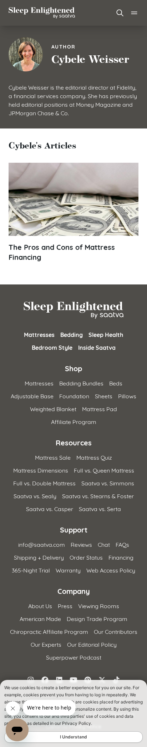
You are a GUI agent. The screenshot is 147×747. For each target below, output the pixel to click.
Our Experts (46, 644)
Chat (104, 544)
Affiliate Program (73, 421)
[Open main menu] (134, 13)
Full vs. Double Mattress (44, 482)
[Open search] (120, 13)
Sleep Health (105, 334)
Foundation (74, 395)
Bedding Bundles (81, 383)
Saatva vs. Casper (49, 508)
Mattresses (39, 334)
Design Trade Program (97, 618)
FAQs (122, 544)
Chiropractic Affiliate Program (49, 631)
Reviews (81, 544)
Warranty (68, 570)
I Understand (73, 737)
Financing (120, 557)
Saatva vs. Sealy (35, 495)
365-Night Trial (31, 570)
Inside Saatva (97, 347)
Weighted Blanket (53, 408)
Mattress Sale (53, 457)
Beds (115, 383)
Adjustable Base (32, 395)
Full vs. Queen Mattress (104, 470)
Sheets (103, 395)
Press (65, 605)
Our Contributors (115, 631)
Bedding (71, 334)
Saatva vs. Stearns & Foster (98, 495)
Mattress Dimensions (40, 470)
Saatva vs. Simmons (107, 482)
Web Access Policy (110, 570)
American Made (40, 618)
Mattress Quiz (94, 457)
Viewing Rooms (98, 605)
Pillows (127, 395)
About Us (40, 605)
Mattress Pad (99, 408)
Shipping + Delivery (39, 557)
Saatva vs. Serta (100, 508)
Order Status (86, 557)
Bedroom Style (52, 347)
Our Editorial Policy (92, 644)
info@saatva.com (41, 544)
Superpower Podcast (73, 657)
